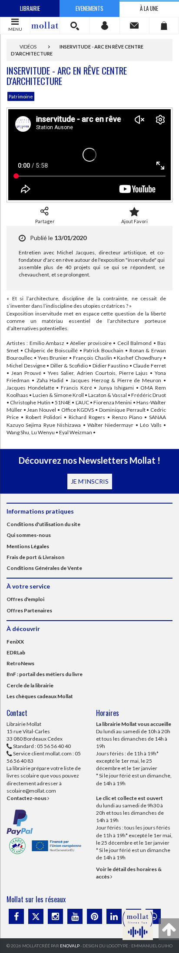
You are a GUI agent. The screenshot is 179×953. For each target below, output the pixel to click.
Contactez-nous (27, 798)
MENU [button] (15, 29)
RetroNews (20, 663)
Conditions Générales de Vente (44, 568)
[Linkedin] (114, 916)
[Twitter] (35, 916)
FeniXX (15, 641)
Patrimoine (21, 96)
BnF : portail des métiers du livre (45, 674)
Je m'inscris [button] (90, 481)
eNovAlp (70, 945)
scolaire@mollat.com (31, 790)
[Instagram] (55, 916)
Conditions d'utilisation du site (43, 524)
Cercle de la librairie (30, 685)
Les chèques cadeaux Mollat (40, 696)
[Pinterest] (94, 916)
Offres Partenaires (29, 610)
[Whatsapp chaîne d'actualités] (153, 916)
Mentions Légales (28, 546)
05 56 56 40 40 (54, 746)
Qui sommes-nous (29, 535)
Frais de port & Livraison (35, 557)
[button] (75, 25)
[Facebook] (16, 916)
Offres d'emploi (25, 599)
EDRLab (16, 652)
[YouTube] (75, 916)
